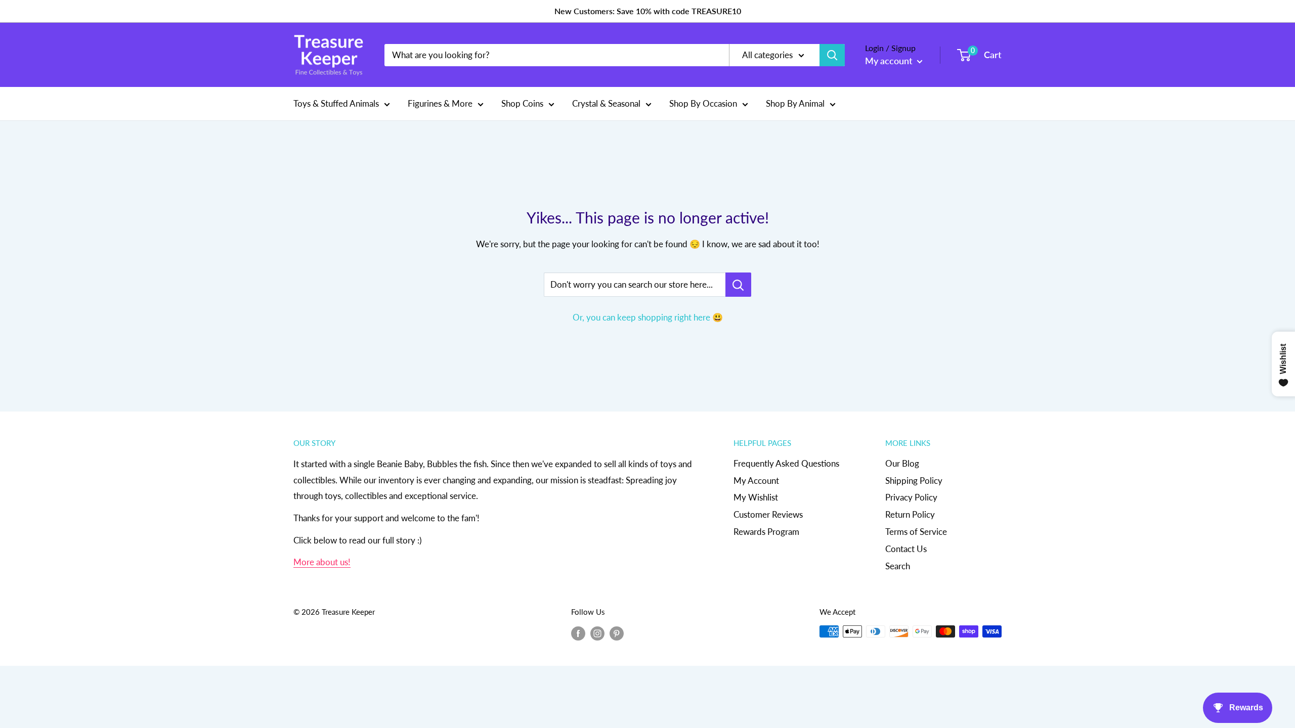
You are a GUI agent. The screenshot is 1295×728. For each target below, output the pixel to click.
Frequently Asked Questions (786, 463)
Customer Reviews (768, 514)
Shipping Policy (913, 480)
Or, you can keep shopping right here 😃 (648, 317)
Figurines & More (440, 103)
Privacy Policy (911, 497)
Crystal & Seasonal (606, 103)
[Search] (832, 55)
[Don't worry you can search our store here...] (738, 284)
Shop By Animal (795, 103)
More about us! (322, 562)
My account (890, 60)
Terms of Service (916, 531)
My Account (756, 480)
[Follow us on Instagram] (597, 633)
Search (897, 566)
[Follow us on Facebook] (578, 633)
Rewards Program (766, 531)
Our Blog (902, 463)
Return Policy (910, 514)
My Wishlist (755, 497)
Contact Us (906, 548)
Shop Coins (522, 103)
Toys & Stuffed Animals (336, 103)
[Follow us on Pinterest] (617, 633)
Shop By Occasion (703, 103)
